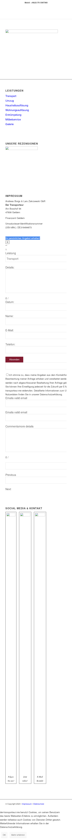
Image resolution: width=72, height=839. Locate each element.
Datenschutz (38, 803)
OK (4, 834)
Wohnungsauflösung (17, 110)
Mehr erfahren (18, 834)
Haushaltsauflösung (16, 105)
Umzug (9, 100)
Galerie (9, 124)
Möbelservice (13, 119)
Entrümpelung (13, 114)
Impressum (27, 803)
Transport (10, 96)
